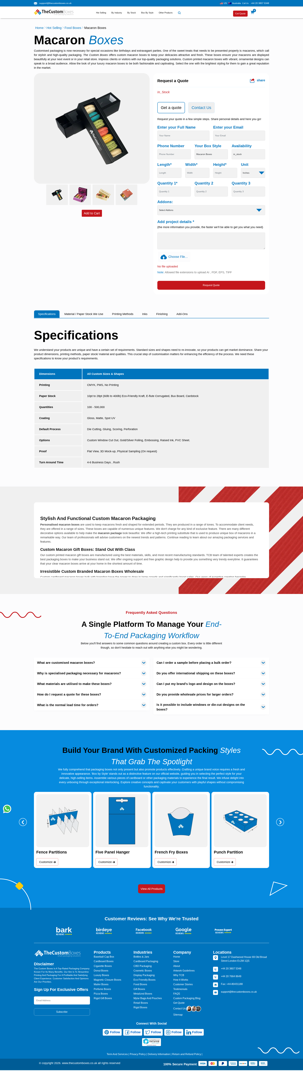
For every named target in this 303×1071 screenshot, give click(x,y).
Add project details (175, 222)
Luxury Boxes (101, 975)
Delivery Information (159, 1054)
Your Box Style (208, 146)
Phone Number (170, 146)
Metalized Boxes (143, 993)
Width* (191, 164)
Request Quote (211, 285)
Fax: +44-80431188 (232, 984)
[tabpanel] (211, 203)
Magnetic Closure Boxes (107, 979)
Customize (46, 862)
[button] (23, 822)
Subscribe (62, 1011)
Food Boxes (73, 28)
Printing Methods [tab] (122, 314)
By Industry (116, 13)
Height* (219, 164)
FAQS (176, 993)
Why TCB (178, 975)
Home (39, 28)
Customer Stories (183, 984)
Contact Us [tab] (201, 107)
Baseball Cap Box (104, 956)
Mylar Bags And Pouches (148, 998)
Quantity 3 (241, 183)
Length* (164, 164)
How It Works (180, 979)
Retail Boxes (141, 1002)
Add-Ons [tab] (182, 314)
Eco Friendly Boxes (144, 979)
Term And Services (117, 1054)
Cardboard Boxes (103, 961)
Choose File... (178, 256)
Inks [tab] (144, 314)
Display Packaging (144, 975)
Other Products (166, 13)
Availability (242, 146)
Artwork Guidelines (184, 970)
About (176, 966)
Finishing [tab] (162, 314)
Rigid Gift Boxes (103, 998)
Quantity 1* (167, 183)
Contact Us (179, 1008)
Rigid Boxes (140, 1007)
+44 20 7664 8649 (231, 976)
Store (176, 961)
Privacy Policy (138, 1054)
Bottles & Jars (141, 956)
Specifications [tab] (47, 314)
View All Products (152, 888)
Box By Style (147, 13)
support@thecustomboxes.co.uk (55, 3)
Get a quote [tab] (171, 107)
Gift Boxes (139, 989)
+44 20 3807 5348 (260, 3)
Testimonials (180, 989)
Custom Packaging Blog (186, 998)
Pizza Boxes (101, 993)
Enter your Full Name (176, 127)
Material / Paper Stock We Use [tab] (83, 314)
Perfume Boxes (102, 989)
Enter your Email (228, 127)
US (225, 3)
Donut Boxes (101, 970)
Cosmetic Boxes (143, 970)
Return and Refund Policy (186, 1054)
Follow (114, 1032)
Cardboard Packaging (146, 961)
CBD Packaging (143, 966)
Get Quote (240, 13)
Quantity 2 (204, 183)
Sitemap (178, 1014)
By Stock (131, 13)
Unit (244, 164)
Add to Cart (92, 213)
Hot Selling (101, 13)
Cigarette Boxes (103, 966)
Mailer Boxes (101, 984)
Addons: (165, 202)
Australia (236, 3)
